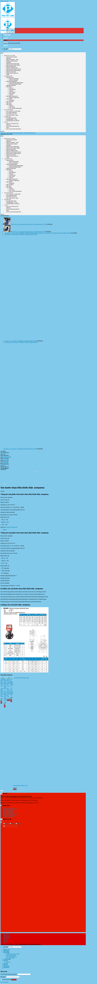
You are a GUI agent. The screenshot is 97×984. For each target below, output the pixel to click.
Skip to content (4, 1)
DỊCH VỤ (5, 38)
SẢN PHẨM (6, 26)
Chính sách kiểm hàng (8, 816)
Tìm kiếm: (5, 49)
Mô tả (4, 529)
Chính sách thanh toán (8, 809)
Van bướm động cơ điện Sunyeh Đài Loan (8, 692)
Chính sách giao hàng (8, 811)
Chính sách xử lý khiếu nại (9, 815)
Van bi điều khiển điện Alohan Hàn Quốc (2, 692)
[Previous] (4, 484)
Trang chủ (3, 133)
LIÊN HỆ (5, 45)
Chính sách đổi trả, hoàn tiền (10, 813)
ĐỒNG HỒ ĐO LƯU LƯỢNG (12, 28)
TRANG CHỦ (6, 20)
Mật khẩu (3, 977)
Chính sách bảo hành (8, 812)
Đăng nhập (14, 979)
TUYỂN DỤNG (7, 35)
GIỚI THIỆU (6, 23)
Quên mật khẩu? (5, 982)
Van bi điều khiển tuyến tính (11, 691)
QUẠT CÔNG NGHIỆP (11, 31)
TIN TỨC (5, 42)
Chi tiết (1, 702)
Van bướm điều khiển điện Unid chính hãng (5, 695)
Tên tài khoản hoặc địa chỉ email (9, 974)
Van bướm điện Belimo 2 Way (20, 785)
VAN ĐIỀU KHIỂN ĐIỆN (29, 133)
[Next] (5, 484)
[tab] (43, 529)
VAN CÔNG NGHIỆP (11, 30)
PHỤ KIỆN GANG (10, 32)
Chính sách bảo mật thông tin (10, 808)
